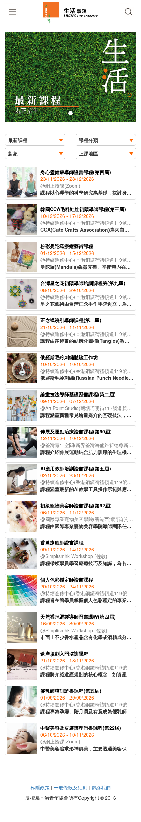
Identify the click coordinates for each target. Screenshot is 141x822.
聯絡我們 (101, 787)
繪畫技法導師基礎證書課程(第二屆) (78, 394)
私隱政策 (40, 787)
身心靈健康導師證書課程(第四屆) (75, 171)
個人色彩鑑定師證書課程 (66, 579)
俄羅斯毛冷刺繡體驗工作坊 (69, 357)
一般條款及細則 (70, 787)
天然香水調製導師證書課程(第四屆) (78, 616)
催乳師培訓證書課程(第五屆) (70, 690)
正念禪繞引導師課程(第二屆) (70, 320)
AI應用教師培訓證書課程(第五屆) (75, 468)
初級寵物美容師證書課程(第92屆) (76, 505)
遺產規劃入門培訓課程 (64, 653)
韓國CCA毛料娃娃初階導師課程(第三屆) (83, 209)
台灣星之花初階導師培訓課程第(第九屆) (82, 283)
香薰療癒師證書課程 (62, 542)
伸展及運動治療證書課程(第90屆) (76, 431)
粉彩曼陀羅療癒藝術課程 (66, 246)
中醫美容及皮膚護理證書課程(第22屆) (80, 727)
